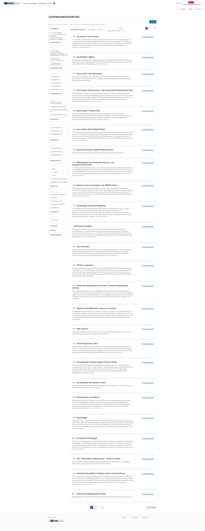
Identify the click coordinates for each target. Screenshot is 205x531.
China (54, 198)
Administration (145, 517)
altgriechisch (56, 89)
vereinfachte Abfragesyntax (61, 24)
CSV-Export (120, 28)
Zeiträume (53, 230)
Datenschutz (134, 517)
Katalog (190, 9)
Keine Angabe (56, 148)
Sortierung (91, 29)
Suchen (25, 3)
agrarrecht (55, 79)
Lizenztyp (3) (53, 119)
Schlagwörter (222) (55, 68)
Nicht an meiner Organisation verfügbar (56, 38)
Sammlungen (43, 3)
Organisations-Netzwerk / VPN (58, 182)
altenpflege (55, 86)
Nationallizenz (56, 134)
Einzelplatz (54, 172)
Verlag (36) (53, 226)
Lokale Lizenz (56, 131)
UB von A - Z (198, 9)
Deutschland (56, 201)
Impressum (124, 517)
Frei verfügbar (57, 32)
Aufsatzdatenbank (58, 106)
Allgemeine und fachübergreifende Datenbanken (55, 64)
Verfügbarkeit (54, 28)
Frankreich (55, 207)
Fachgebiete (33, 3)
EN (54, 3)
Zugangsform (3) (55, 160)
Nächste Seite (151, 507)
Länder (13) (53, 186)
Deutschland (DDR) (58, 204)
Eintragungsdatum (55, 235)
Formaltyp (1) (54, 211)
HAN (53, 175)
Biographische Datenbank (58, 110)
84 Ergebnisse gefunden (78, 29)
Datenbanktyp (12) (55, 93)
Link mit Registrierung (59, 179)
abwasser (55, 76)
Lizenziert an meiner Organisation (57, 35)
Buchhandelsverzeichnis (58, 115)
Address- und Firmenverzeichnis (56, 102)
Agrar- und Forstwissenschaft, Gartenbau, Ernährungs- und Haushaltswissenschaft (58, 53)
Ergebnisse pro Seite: (114, 30)
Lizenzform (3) (54, 140)
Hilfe (50, 3)
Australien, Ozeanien (58, 194)
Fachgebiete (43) (55, 42)
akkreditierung (56, 83)
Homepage (182, 9)
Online (54, 220)
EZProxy (54, 169)
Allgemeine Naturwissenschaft (56, 59)
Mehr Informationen (84, 47)
